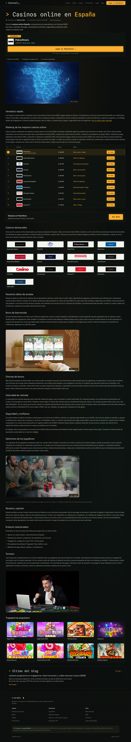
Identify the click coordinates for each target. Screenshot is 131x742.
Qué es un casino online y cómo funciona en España (26, 535)
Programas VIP (53, 721)
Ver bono (110, 152)
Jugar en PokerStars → (65, 49)
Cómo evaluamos (55, 20)
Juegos (81, 3)
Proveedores (89, 3)
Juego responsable (91, 721)
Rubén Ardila (21, 20)
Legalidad (52, 711)
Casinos (67, 3)
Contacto (88, 717)
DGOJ (36, 432)
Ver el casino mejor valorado (102, 120)
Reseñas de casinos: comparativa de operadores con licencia (29, 538)
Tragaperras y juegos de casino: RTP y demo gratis (26, 541)
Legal (97, 3)
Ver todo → (118, 671)
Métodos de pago (54, 714)
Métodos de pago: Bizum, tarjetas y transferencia (25, 547)
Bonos (74, 3)
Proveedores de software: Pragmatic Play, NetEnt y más (27, 544)
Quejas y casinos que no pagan (58, 717)
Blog (102, 3)
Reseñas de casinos (18, 711)
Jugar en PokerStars (115, 3)
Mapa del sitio (89, 711)
